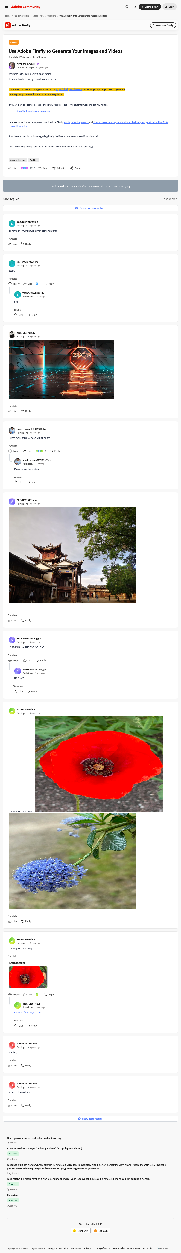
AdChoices (163, 1248)
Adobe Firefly (38, 15)
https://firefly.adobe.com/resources (33, 110)
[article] (90, 233)
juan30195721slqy (26, 332)
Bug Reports (13, 1172)
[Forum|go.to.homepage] (25, 7)
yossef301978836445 (27, 261)
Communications (17, 160)
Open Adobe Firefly (163, 25)
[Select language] (134, 7)
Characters (12, 1195)
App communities (21, 15)
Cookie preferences (102, 1248)
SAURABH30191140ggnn (29, 638)
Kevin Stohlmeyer (26, 63)
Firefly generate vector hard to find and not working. (34, 1138)
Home (8, 15)
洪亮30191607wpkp (27, 499)
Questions (51, 15)
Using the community (58, 1248)
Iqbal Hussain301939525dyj (31, 428)
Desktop (33, 160)
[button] (6, 7)
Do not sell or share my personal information (133, 1248)
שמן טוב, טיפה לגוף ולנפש (27, 1012)
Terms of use (76, 1248)
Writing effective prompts (76, 122)
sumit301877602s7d (27, 1043)
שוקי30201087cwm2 (27, 221)
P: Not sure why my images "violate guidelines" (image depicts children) (44, 1148)
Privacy (87, 1248)
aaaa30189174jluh (26, 709)
